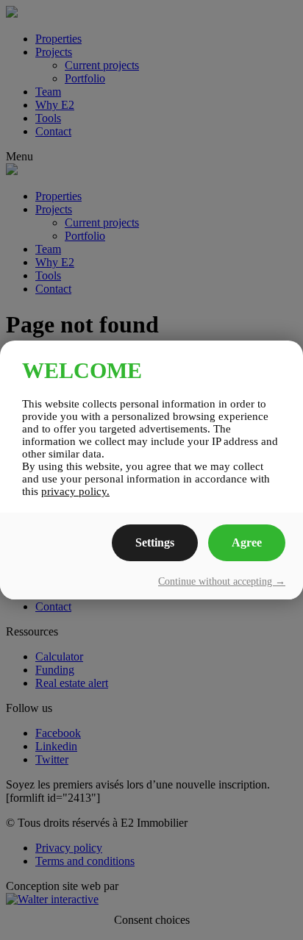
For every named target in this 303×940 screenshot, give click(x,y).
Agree (247, 542)
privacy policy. (75, 491)
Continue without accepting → (221, 581)
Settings (154, 542)
